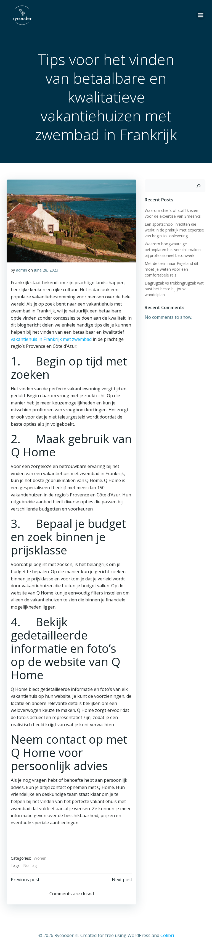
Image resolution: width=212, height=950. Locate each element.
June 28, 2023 (46, 270)
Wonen (40, 858)
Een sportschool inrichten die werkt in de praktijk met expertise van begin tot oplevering (174, 230)
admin (21, 270)
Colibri (167, 935)
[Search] (198, 186)
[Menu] (200, 15)
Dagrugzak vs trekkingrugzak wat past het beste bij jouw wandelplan (174, 288)
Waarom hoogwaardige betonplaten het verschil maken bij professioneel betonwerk (173, 249)
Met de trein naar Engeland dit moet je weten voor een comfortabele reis (171, 269)
